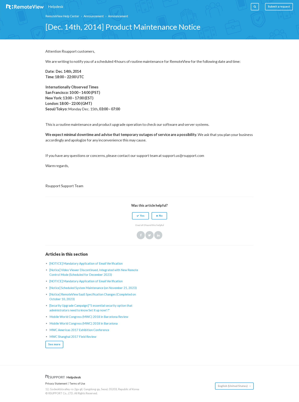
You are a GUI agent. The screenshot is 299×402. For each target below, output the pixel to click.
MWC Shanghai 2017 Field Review (72, 336)
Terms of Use (77, 383)
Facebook (141, 235)
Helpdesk (55, 7)
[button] (140, 215)
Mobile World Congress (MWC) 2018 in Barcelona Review (88, 316)
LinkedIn (158, 235)
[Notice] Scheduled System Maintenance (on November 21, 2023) (93, 288)
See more (54, 344)
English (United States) (233, 386)
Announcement (94, 16)
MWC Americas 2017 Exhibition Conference (79, 330)
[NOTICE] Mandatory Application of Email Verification (86, 263)
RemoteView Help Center (62, 16)
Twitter (149, 235)
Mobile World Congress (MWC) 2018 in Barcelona (83, 323)
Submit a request (279, 6)
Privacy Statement (56, 383)
